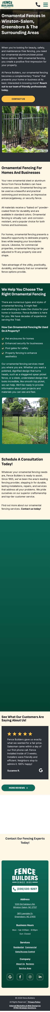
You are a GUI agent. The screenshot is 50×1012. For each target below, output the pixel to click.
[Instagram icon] (30, 977)
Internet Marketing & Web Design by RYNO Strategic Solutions (25, 1007)
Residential (18, 947)
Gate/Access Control (25, 951)
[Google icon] (10, 977)
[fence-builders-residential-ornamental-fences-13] (13, 640)
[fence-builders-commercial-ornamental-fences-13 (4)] (37, 568)
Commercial (31, 947)
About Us (20, 964)
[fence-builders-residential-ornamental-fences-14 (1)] (37, 640)
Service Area (25, 968)
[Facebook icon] (20, 977)
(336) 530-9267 (27, 889)
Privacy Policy (34, 1002)
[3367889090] (38, 4)
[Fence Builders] (7, 4)
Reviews (30, 964)
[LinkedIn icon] (40, 977)
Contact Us (18, 99)
